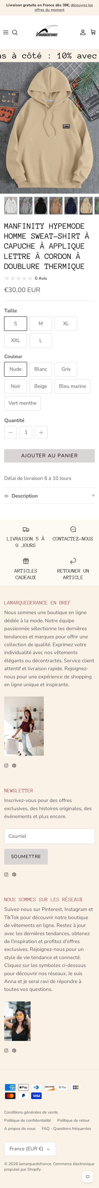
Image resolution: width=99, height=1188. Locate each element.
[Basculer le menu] (6, 32)
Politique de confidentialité (27, 1120)
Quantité (14, 420)
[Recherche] (17, 32)
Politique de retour (73, 1120)
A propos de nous (19, 1128)
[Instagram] (6, 766)
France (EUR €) (26, 1148)
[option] (49, 128)
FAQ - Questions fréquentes (66, 1128)
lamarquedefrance (35, 1163)
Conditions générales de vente (31, 1112)
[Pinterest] (14, 766)
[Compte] (81, 32)
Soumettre (26, 857)
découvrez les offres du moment (64, 7)
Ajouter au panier (49, 455)
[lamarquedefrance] (49, 32)
